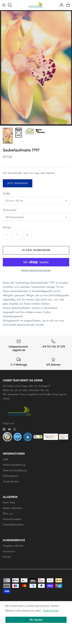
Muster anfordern (12, 508)
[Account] (60, 5)
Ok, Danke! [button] (36, 619)
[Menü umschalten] (4, 5)
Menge (7, 227)
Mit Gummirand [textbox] (14, 217)
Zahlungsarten (10, 476)
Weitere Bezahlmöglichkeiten (36, 270)
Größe (6, 193)
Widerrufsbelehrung (14, 465)
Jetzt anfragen (17, 183)
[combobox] (36, 201)
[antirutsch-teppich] (36, 5)
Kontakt (7, 557)
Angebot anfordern (13, 546)
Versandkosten (11, 481)
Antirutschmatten (12, 519)
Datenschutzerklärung (15, 470)
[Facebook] (4, 429)
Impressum (9, 551)
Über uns (8, 513)
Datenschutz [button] (51, 610)
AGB (5, 459)
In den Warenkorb (36, 250)
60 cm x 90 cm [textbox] (14, 201)
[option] (36, 68)
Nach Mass (9, 502)
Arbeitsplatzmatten (13, 524)
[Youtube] (9, 429)
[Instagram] (14, 429)
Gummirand (9, 210)
